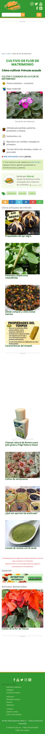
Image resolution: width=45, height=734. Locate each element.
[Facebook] (14, 680)
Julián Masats (35, 162)
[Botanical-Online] (12, 5)
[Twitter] (21, 680)
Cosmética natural (13, 693)
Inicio (3, 54)
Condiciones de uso (13, 727)
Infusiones (10, 696)
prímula (22, 193)
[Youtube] (17, 680)
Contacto (9, 709)
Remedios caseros (13, 699)
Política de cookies (22, 730)
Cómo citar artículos (13, 714)
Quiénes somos (12, 712)
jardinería (12, 193)
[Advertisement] (22, 38)
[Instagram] (25, 680)
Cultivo (8, 54)
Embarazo (10, 705)
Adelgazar (10, 690)
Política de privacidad (30, 727)
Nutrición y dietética (13, 687)
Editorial (30, 176)
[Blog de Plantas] (29, 680)
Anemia (9, 702)
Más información (11, 156)
